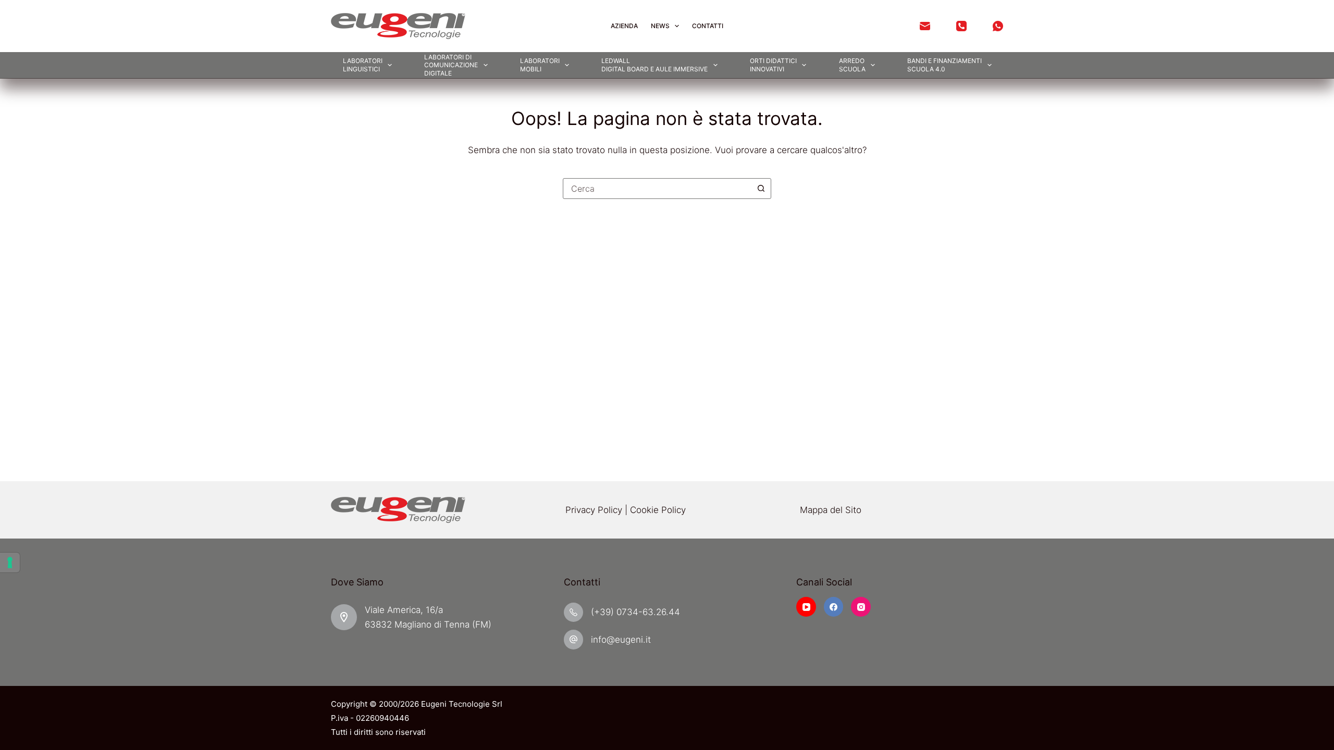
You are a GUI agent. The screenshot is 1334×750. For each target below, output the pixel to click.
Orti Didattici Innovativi (773, 65)
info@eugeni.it (621, 639)
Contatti (707, 26)
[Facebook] (834, 607)
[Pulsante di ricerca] (761, 188)
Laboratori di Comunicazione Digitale (451, 65)
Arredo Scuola (852, 65)
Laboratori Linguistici (362, 65)
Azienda (624, 26)
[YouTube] (806, 607)
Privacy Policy (595, 510)
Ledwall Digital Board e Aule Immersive (654, 65)
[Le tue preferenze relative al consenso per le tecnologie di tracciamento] (10, 562)
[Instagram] (861, 607)
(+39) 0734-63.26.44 (635, 612)
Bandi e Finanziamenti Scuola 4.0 (944, 65)
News (660, 26)
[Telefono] (961, 26)
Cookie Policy (658, 510)
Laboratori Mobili (540, 65)
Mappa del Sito (830, 510)
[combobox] (657, 188)
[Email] (925, 26)
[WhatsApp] (998, 26)
